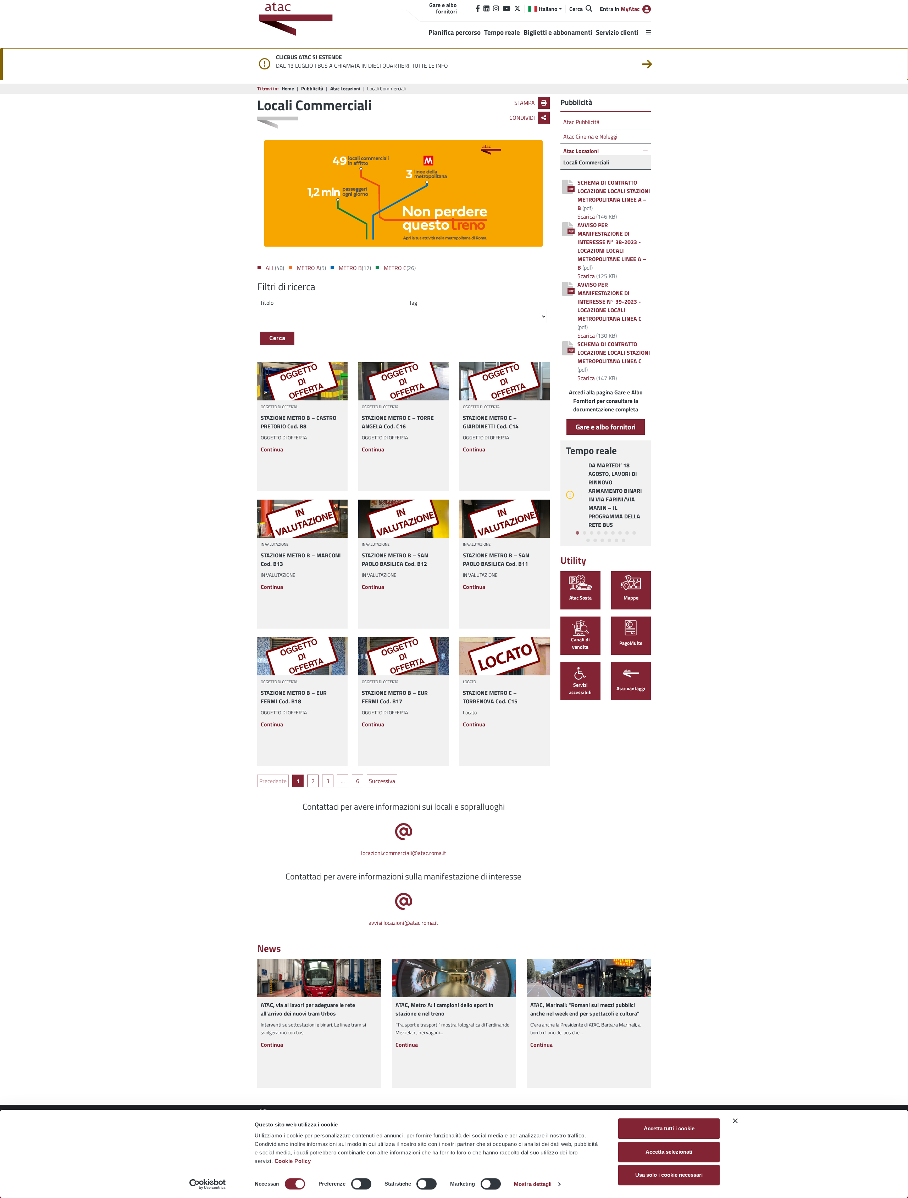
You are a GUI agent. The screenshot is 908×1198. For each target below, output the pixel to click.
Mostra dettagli (533, 1184)
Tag (413, 302)
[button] (545, 9)
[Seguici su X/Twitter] (517, 9)
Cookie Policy (293, 1161)
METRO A (308, 268)
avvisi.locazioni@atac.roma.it (403, 922)
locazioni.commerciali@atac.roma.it (403, 853)
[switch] (361, 1183)
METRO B (350, 268)
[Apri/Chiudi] (645, 151)
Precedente (273, 781)
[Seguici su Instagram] (496, 9)
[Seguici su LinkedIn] (486, 9)
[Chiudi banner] (735, 1120)
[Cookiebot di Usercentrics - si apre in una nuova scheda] (208, 1184)
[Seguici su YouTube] (506, 9)
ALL (270, 268)
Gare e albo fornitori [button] (606, 426)
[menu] (646, 32)
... (342, 781)
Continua (272, 449)
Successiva (382, 781)
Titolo (266, 302)
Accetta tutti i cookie (669, 1128)
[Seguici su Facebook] (478, 9)
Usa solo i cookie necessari (669, 1175)
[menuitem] (273, 781)
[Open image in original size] (403, 193)
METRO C (395, 268)
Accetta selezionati (669, 1152)
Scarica (586, 216)
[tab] (577, 533)
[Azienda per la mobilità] (298, 20)
